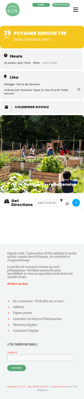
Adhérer (18, 307)
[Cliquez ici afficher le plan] (76, 203)
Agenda (41, 5)
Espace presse (22, 313)
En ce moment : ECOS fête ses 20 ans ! (38, 301)
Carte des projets (61, 5)
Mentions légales (25, 325)
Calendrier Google (32, 107)
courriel (12, 352)
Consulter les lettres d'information (37, 319)
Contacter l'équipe (26, 330)
